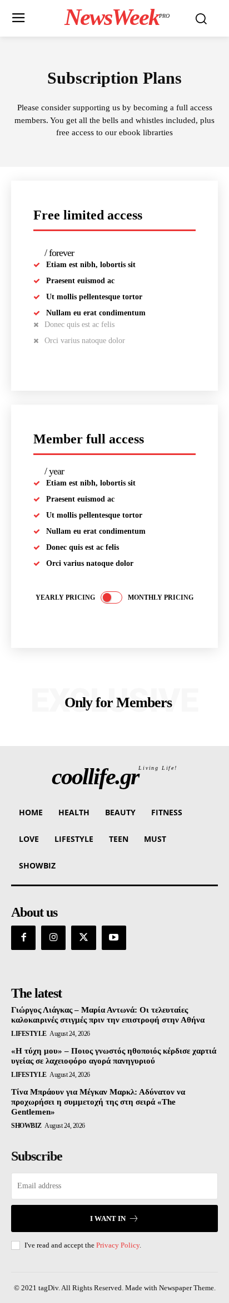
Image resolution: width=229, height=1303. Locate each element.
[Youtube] (114, 938)
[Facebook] (23, 938)
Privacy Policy (118, 1245)
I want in (108, 1218)
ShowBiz (26, 1126)
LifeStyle (29, 1034)
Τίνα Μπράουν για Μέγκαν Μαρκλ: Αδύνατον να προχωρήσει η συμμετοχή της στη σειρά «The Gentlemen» (98, 1101)
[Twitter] (83, 938)
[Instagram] (53, 938)
